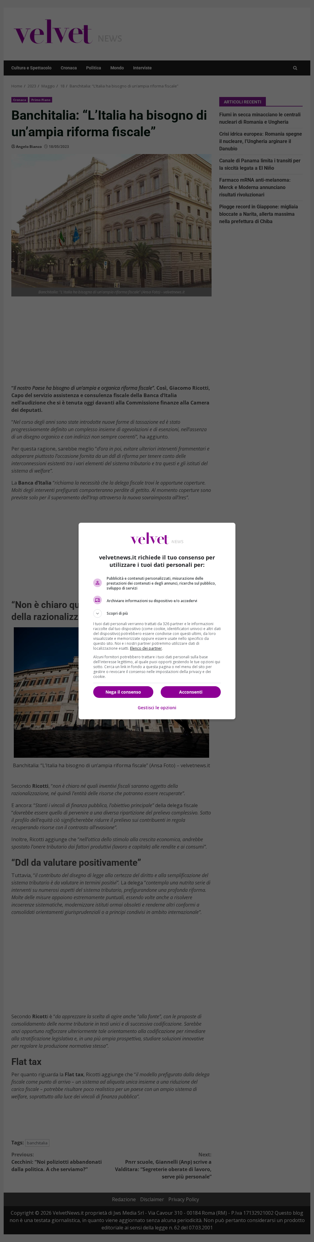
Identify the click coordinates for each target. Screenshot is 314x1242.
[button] (157, 613)
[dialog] (157, 621)
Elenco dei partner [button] (146, 648)
